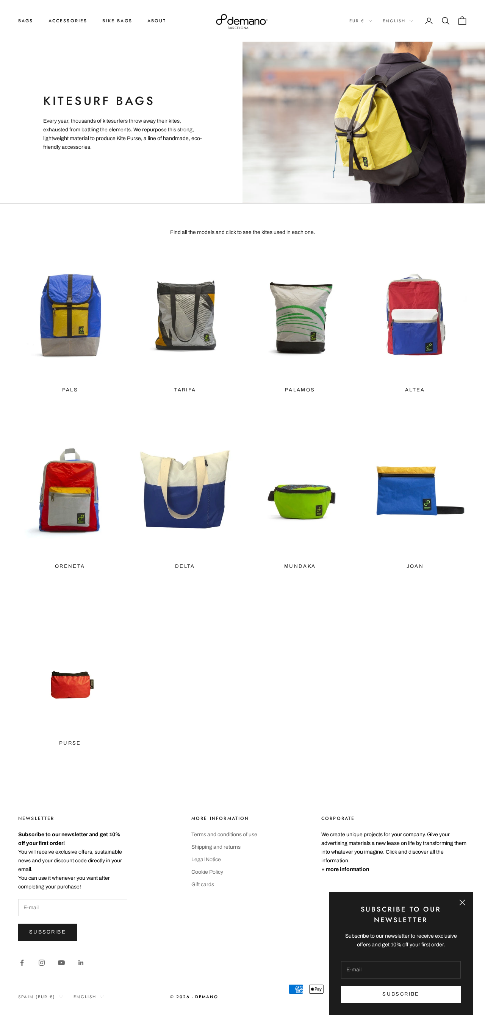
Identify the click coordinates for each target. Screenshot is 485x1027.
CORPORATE (338, 818)
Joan (415, 566)
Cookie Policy (207, 872)
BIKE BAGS (117, 20)
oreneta (70, 566)
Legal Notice (206, 859)
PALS (70, 390)
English (394, 21)
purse (70, 743)
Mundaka (300, 566)
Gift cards (202, 884)
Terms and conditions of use (224, 834)
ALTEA (415, 390)
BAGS (25, 20)
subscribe (400, 994)
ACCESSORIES (68, 20)
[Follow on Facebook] (22, 962)
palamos (300, 390)
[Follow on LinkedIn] (81, 962)
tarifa (185, 390)
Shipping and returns (216, 847)
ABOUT (156, 20)
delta (185, 566)
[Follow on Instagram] (41, 962)
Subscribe (47, 932)
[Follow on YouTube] (61, 962)
